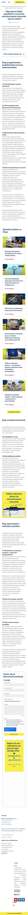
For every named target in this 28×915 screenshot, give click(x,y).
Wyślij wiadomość (14, 734)
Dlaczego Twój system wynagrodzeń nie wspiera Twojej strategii (13, 253)
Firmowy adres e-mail (8, 688)
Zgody (5, 718)
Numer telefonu (7, 693)
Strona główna (5, 6)
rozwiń (7, 722)
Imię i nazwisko (7, 682)
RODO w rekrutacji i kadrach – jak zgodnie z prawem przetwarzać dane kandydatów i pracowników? (13, 367)
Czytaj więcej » (9, 259)
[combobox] (14, 701)
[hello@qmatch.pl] (14, 753)
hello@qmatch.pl (14, 756)
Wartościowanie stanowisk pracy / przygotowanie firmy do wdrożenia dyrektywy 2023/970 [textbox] (13, 701)
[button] (9, 2)
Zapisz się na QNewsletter (9, 840)
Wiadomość (6, 704)
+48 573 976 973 (14, 760)
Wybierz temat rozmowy (8, 699)
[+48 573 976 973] (14, 758)
